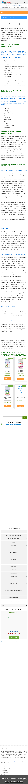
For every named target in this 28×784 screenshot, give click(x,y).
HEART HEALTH (13, 573)
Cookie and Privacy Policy (16, 781)
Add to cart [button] (7, 378)
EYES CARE (13, 562)
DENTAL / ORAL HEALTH (13, 549)
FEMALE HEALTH (13, 566)
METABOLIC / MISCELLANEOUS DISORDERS (13, 590)
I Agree (7, 781)
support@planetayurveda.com (16, 5)
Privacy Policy (4, 772)
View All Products (5, 768)
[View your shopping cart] (25, 2)
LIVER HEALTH (13, 580)
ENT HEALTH (13, 559)
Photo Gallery (13, 9)
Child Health (13, 545)
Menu (2, 12)
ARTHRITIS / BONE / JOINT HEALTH (13, 535)
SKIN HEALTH (13, 593)
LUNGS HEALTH (13, 583)
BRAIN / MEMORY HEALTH (13, 538)
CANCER (13, 542)
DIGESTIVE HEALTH (13, 552)
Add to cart (14, 637)
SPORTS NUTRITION (13, 597)
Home (2, 765)
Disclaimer (3, 774)
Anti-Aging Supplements (14, 531)
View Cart (7, 9)
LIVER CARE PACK (13, 612)
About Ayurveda (20, 9)
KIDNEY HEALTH (13, 576)
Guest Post (4, 770)
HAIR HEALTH (13, 569)
